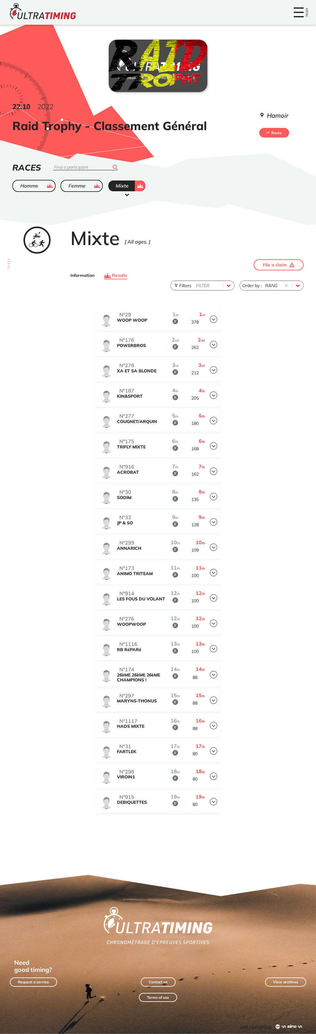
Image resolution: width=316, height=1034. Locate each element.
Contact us (158, 982)
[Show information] (213, 319)
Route (276, 132)
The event (28, 142)
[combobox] (196, 285)
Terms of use (158, 997)
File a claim (275, 265)
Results (119, 275)
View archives (285, 982)
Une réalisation (256, 1026)
